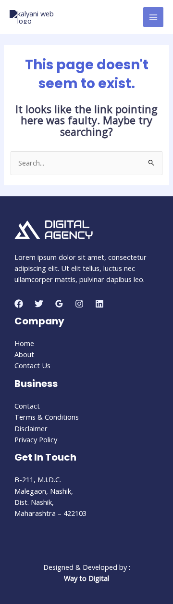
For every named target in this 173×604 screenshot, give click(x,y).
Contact (27, 406)
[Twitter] (39, 303)
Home (24, 343)
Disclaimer (31, 428)
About (24, 354)
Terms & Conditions (46, 417)
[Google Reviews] (59, 303)
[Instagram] (79, 303)
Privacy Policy (35, 439)
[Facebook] (18, 303)
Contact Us (32, 365)
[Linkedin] (99, 303)
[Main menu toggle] (153, 17)
